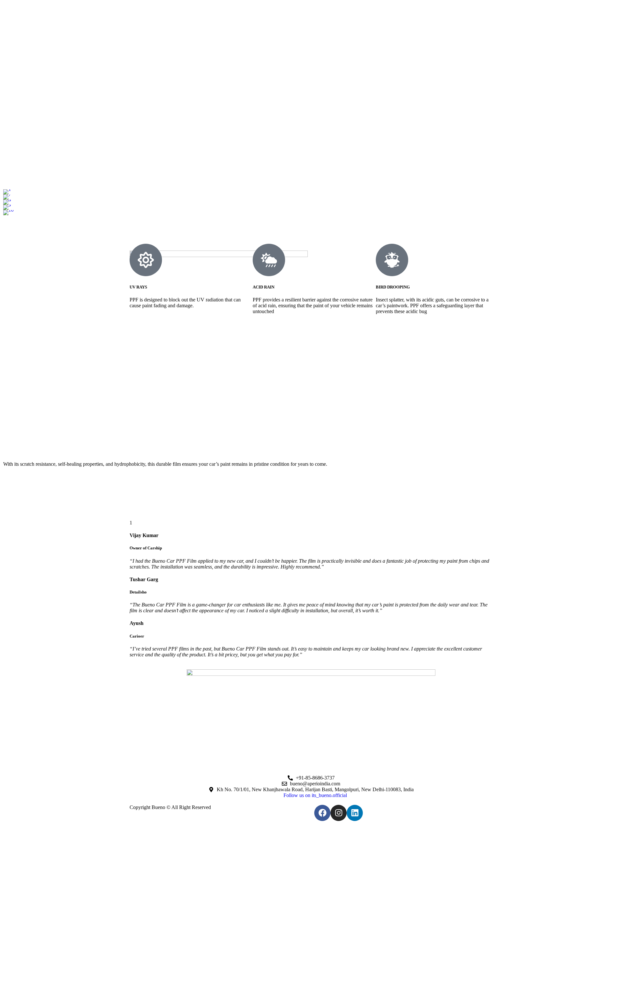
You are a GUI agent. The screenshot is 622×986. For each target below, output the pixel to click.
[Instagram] (338, 813)
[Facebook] (322, 813)
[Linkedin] (355, 813)
